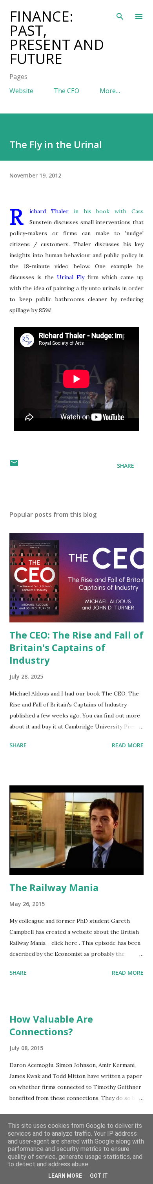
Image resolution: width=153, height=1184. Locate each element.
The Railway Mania (53, 887)
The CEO (66, 90)
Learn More (65, 1176)
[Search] (120, 14)
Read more (128, 745)
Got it (99, 1176)
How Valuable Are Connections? (51, 1025)
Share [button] (125, 465)
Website (21, 90)
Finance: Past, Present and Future (56, 37)
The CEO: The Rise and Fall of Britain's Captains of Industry (76, 647)
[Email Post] (14, 465)
